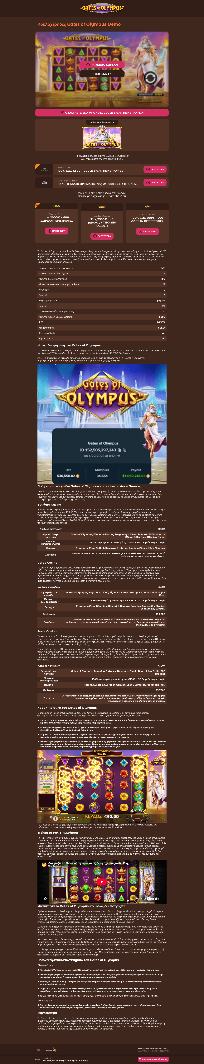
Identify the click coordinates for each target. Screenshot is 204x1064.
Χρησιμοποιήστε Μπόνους (153, 1059)
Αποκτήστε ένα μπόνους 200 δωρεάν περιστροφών (104, 112)
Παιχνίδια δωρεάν (104, 65)
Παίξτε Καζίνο (101, 73)
